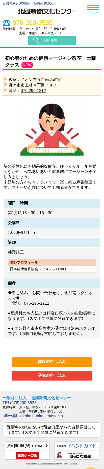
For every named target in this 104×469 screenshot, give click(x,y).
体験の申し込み (52, 361)
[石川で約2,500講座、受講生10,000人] (50, 15)
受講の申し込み (52, 375)
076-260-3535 (33, 23)
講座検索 (50, 40)
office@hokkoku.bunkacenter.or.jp (33, 416)
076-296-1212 (33, 90)
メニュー (93, 12)
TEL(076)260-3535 (20, 403)
